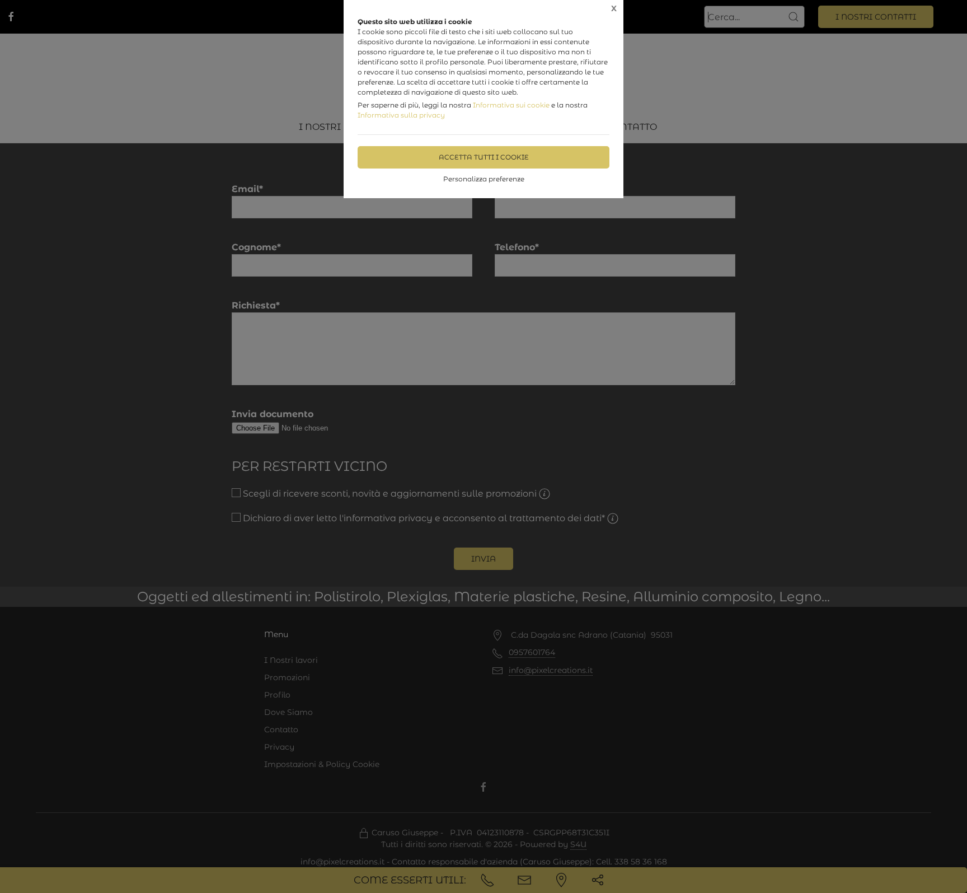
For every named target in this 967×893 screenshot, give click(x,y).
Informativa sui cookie (511, 105)
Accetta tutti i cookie (484, 157)
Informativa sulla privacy (401, 115)
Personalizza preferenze (483, 179)
